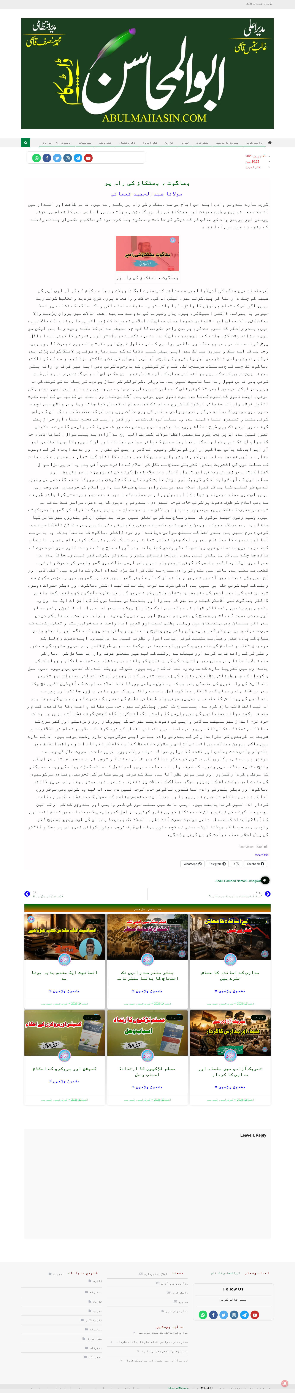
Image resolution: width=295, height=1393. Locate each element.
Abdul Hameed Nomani (231, 881)
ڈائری (97, 1280)
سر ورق (183, 1301)
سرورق (47, 142)
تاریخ (169, 142)
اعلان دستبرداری (155, 1274)
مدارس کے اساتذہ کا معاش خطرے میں (163, 1332)
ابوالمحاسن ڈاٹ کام (225, 1273)
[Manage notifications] (284, 1383)
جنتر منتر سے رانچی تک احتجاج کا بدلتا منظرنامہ (151, 1342)
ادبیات (67, 142)
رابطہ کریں (254, 142)
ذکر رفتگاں (127, 142)
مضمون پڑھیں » (230, 990)
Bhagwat (255, 881)
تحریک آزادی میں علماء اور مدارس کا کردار (156, 1360)
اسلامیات (96, 1292)
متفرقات (203, 142)
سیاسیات (85, 142)
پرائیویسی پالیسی (174, 1283)
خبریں (185, 142)
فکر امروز (150, 142)
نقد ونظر (104, 142)
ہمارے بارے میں (227, 142)
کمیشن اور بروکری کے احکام (65, 1068)
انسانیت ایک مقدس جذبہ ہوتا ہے (165, 1351)
